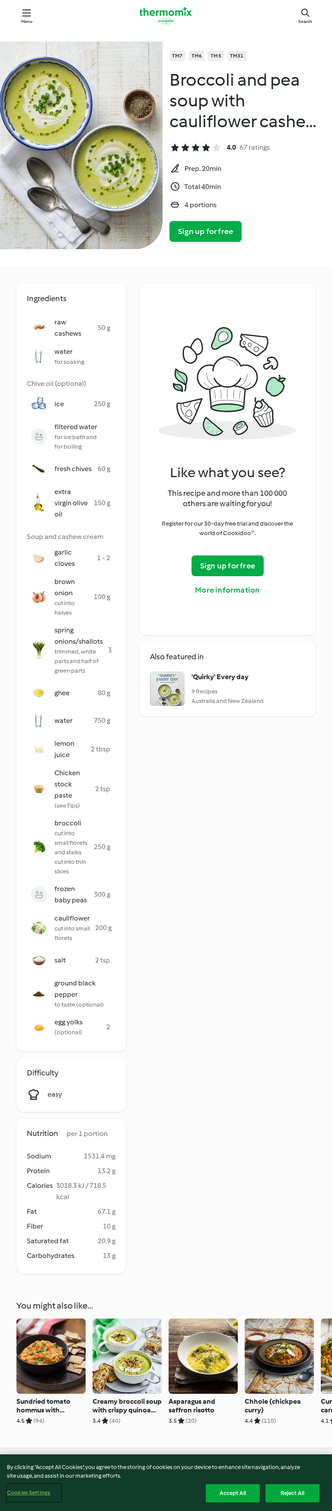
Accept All (233, 1493)
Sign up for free (205, 231)
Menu (27, 21)
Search (305, 21)
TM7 (177, 56)
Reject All (292, 1493)
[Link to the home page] (166, 15)
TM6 (197, 56)
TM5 (216, 56)
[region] (166, 1482)
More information (227, 590)
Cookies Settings (28, 1492)
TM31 (237, 56)
